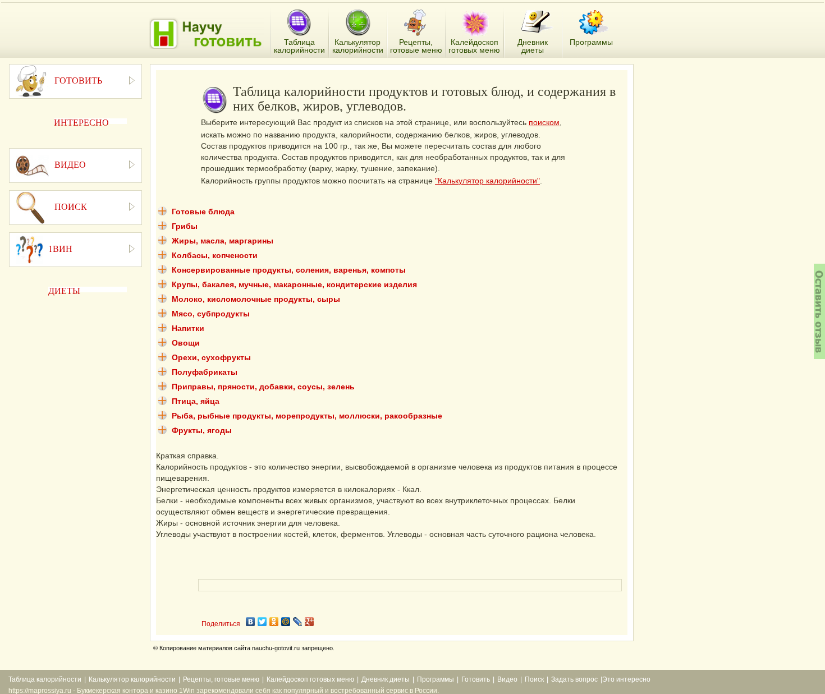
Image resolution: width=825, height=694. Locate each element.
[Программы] (594, 22)
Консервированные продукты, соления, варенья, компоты (289, 269)
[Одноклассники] (274, 621)
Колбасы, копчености (215, 255)
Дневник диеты (385, 679)
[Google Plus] (309, 621)
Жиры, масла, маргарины (222, 240)
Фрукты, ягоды (202, 430)
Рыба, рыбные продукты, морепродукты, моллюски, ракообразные (307, 415)
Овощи (186, 342)
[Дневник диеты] (536, 22)
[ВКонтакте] (250, 621)
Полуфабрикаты (204, 371)
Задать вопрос (574, 679)
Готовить (475, 679)
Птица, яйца (195, 401)
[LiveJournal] (298, 621)
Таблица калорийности (44, 679)
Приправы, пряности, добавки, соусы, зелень (263, 386)
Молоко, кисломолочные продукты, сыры (256, 299)
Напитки (188, 328)
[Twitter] (262, 621)
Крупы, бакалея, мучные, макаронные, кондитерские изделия (294, 284)
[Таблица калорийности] (299, 23)
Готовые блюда (203, 211)
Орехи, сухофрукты (211, 357)
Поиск (534, 679)
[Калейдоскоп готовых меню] (475, 23)
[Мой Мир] (286, 621)
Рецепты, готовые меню (221, 679)
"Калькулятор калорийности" (487, 180)
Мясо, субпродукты (211, 313)
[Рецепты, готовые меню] (416, 23)
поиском (544, 122)
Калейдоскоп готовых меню (310, 679)
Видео (507, 679)
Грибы (185, 226)
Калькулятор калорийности (132, 679)
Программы (435, 679)
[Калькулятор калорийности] (357, 23)
